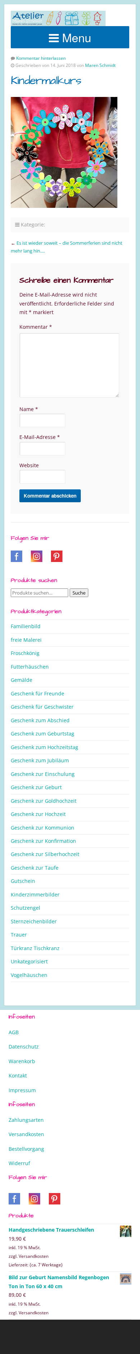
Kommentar (35, 326)
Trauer (19, 934)
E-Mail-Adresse (39, 437)
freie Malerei (26, 639)
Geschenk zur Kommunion (42, 827)
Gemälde (21, 679)
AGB (14, 1032)
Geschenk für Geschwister (42, 706)
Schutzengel (25, 907)
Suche (79, 593)
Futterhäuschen (30, 666)
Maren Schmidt (100, 65)
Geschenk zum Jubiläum (40, 760)
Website (29, 465)
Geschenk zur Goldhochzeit (43, 800)
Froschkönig (25, 653)
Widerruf (19, 1163)
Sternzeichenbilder (34, 921)
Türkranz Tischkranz (35, 948)
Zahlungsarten (26, 1119)
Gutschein (23, 881)
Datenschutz (24, 1046)
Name (28, 409)
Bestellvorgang (26, 1148)
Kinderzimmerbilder (35, 894)
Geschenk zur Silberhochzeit (45, 854)
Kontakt (18, 1075)
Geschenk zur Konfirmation (43, 840)
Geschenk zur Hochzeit (38, 814)
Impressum (22, 1090)
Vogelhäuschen (29, 975)
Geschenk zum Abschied (40, 720)
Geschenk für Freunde (37, 693)
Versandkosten (26, 1134)
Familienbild (26, 626)
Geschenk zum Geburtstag (42, 733)
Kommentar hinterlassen (41, 58)
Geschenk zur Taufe (35, 867)
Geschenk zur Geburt (36, 787)
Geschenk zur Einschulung (43, 774)
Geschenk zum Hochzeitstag (44, 747)
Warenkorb (22, 1061)
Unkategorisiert (29, 961)
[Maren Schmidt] (58, 18)
